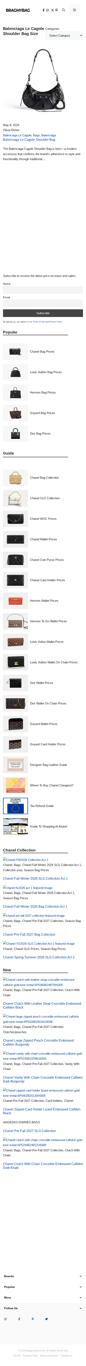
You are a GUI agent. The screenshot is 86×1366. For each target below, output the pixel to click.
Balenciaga (48, 135)
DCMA (17, 1355)
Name (7, 283)
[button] (63, 10)
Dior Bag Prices (40, 433)
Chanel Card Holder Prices (47, 580)
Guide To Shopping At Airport (48, 826)
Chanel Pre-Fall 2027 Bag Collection (29, 934)
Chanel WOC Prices (43, 518)
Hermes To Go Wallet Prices (48, 621)
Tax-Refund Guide (42, 806)
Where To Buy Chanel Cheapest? (51, 785)
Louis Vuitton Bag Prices (46, 372)
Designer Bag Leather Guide (48, 764)
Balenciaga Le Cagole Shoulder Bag (29, 139)
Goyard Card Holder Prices (48, 744)
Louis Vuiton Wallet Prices (47, 641)
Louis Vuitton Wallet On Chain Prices (54, 662)
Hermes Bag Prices (43, 392)
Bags (36, 135)
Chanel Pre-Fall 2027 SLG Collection (29, 1131)
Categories (52, 28)
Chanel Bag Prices (42, 351)
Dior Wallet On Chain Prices (48, 703)
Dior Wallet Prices (41, 683)
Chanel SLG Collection (45, 498)
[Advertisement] (43, 221)
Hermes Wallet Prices (44, 600)
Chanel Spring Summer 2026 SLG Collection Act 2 (39, 957)
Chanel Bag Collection (44, 477)
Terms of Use (39, 322)
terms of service (49, 1355)
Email (6, 297)
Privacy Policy (56, 322)
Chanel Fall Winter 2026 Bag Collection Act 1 (35, 906)
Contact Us (66, 1355)
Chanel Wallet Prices (43, 539)
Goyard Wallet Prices (44, 724)
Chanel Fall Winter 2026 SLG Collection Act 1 (35, 878)
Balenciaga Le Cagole (17, 135)
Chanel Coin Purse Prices (47, 559)
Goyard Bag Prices (42, 413)
